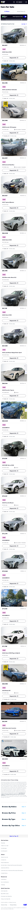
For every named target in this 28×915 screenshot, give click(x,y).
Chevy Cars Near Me (5, 899)
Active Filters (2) (21, 11)
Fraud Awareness (5, 862)
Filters (7, 11)
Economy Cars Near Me (6, 896)
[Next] (26, 34)
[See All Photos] (14, 34)
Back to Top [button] (13, 836)
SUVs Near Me (4, 891)
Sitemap (3, 884)
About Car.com (4, 857)
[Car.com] (3, 2)
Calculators (3, 879)
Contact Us (3, 860)
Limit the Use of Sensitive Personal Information (12, 870)
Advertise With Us (5, 868)
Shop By (3, 843)
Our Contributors (5, 882)
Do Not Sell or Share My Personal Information (11, 865)
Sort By (23, 24)
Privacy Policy (13, 904)
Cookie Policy (4, 873)
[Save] (25, 28)
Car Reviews (4, 848)
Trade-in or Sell (4, 845)
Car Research (4, 851)
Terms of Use (4, 904)
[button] (14, 2)
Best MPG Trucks (5, 893)
